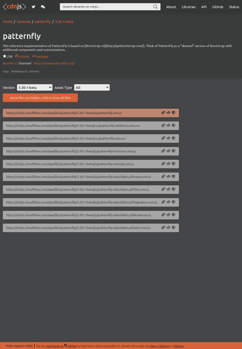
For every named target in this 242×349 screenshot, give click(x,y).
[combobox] (34, 87)
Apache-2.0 (11, 63)
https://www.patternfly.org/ (54, 63)
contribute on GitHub (61, 346)
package (42, 56)
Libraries (189, 6)
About (171, 6)
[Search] (155, 7)
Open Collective (160, 346)
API (204, 6)
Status (234, 6)
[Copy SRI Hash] (173, 113)
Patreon (179, 346)
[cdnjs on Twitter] (33, 7)
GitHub (217, 6)
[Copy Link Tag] (168, 126)
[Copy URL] (163, 113)
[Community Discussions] (43, 7)
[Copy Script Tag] (168, 113)
